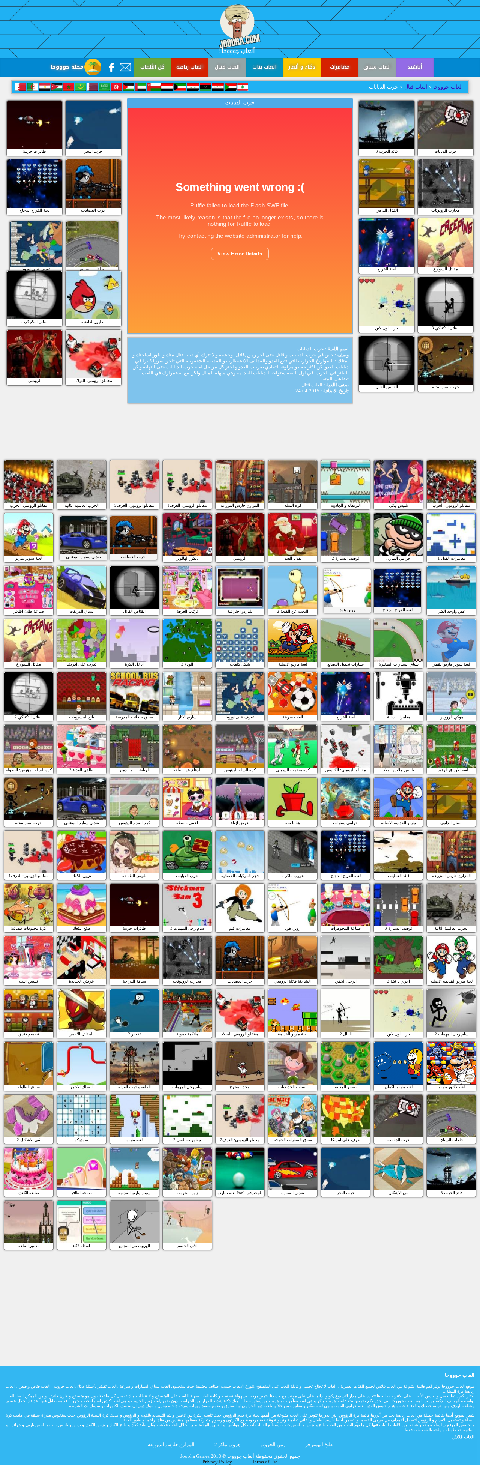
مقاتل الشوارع (445, 269)
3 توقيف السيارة (398, 928)
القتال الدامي (387, 210)
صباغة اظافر (81, 1192)
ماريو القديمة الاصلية (398, 822)
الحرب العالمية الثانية (81, 505)
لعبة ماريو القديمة (293, 1034)
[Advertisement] (240, 438)
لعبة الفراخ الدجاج (35, 210)
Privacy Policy (217, 1462)
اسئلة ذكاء (81, 1245)
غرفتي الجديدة (81, 981)
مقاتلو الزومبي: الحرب (29, 505)
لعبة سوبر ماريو (28, 558)
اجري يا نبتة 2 (398, 981)
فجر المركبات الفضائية (240, 875)
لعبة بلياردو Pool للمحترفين (240, 1192)
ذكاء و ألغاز (302, 67)
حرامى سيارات (345, 822)
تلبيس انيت (28, 981)
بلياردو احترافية (239, 611)
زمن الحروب (187, 1192)
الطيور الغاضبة (93, 321)
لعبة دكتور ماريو (451, 1087)
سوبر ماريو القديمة (134, 1192)
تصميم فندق (28, 1034)
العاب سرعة (292, 717)
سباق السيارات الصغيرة (398, 664)
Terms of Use (265, 1462)
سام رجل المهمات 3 (187, 928)
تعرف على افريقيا (81, 664)
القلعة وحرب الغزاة (134, 1087)
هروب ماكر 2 (293, 875)
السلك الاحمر (81, 1087)
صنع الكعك (81, 928)
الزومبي (34, 380)
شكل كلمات (240, 664)
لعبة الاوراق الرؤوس (451, 770)
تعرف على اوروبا (36, 269)
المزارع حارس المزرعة (239, 505)
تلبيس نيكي (398, 505)
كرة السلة (293, 505)
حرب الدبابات (445, 151)
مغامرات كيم (239, 928)
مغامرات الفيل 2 (187, 1139)
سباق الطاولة (29, 1087)
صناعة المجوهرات (345, 928)
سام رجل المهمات (187, 1087)
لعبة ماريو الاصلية (292, 664)
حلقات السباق (92, 269)
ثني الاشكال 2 (28, 1139)
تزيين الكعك (81, 875)
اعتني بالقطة (187, 822)
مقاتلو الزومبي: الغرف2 (134, 505)
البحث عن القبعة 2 (292, 611)
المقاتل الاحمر (81, 1034)
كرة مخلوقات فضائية (28, 928)
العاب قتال (227, 67)
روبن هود (347, 609)
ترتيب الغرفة (187, 611)
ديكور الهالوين (187, 558)
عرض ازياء (240, 822)
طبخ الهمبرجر (319, 1444)
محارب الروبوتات (445, 210)
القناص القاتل (386, 387)
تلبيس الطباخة (134, 875)
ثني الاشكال (398, 1192)
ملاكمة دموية (187, 1034)
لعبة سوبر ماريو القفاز (451, 664)
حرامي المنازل (398, 558)
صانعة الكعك (28, 1192)
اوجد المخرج (240, 1087)
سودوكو (81, 1139)
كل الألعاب (152, 67)
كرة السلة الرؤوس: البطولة (29, 770)
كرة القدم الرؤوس (134, 822)
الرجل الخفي (346, 981)
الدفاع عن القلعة (187, 770)
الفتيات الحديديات (293, 1087)
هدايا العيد (293, 558)
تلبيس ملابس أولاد (398, 770)
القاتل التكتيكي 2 (34, 321)
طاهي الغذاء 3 (81, 770)
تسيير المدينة (346, 1087)
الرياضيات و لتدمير (134, 770)
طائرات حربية (34, 151)
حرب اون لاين (386, 328)
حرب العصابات (93, 210)
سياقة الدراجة (134, 981)
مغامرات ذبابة (398, 717)
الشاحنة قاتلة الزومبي (292, 981)
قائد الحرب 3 (387, 151)
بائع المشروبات (81, 717)
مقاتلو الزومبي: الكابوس (345, 770)
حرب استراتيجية (445, 387)
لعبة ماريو (134, 1139)
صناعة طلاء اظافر (29, 611)
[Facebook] (111, 67)
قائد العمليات (398, 875)
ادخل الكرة (134, 664)
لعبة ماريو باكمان (398, 1087)
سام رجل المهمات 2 (451, 1034)
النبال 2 (346, 1034)
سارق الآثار (187, 717)
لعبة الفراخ (387, 269)
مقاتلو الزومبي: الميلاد (93, 380)
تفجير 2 (134, 1034)
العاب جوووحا (447, 87)
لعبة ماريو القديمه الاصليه (451, 981)
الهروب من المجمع (134, 1245)
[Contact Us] (125, 67)
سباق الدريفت (81, 611)
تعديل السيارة (292, 1192)
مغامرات (340, 67)
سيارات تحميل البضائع (345, 664)
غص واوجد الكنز (451, 611)
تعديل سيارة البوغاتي (83, 556)
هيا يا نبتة (292, 822)
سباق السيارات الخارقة (293, 1139)
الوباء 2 (187, 664)
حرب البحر (93, 151)
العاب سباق (377, 67)
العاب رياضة (189, 67)
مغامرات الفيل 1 (451, 558)
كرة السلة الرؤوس (240, 770)
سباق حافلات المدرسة (134, 717)
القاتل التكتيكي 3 (445, 328)
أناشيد (414, 67)
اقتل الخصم (187, 1245)
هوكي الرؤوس (452, 717)
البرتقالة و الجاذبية (346, 505)
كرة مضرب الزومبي (293, 770)
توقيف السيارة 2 (345, 558)
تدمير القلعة (28, 1245)
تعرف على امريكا (345, 1139)
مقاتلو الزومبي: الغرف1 (187, 505)
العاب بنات (264, 67)
